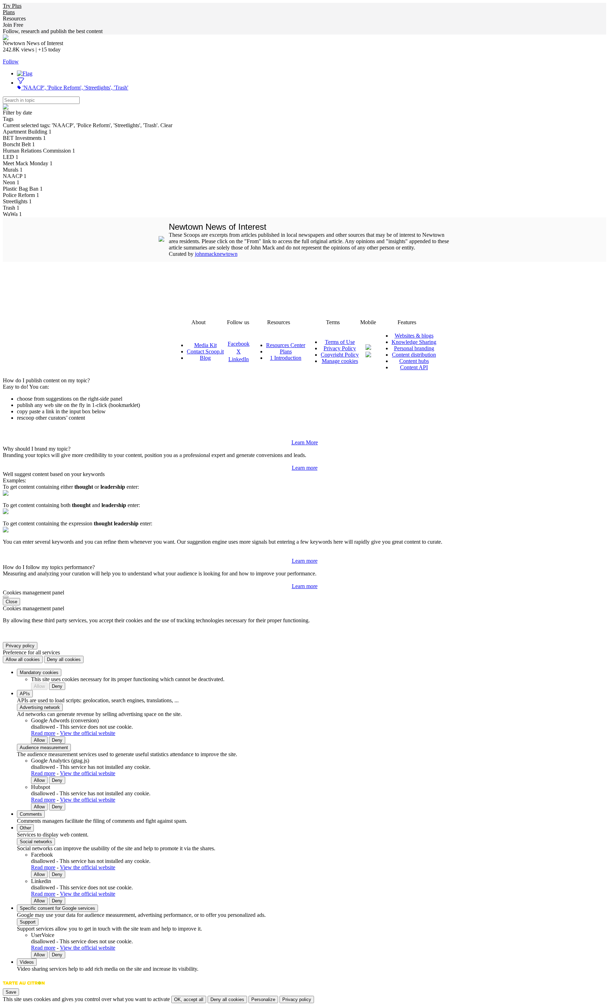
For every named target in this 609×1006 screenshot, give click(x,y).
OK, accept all (188, 999)
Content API (414, 367)
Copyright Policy (340, 355)
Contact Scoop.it (205, 351)
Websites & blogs (414, 336)
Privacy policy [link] (20, 645)
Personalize (263, 999)
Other (25, 828)
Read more (43, 733)
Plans (9, 12)
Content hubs (414, 361)
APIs (25, 693)
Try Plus (12, 6)
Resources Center (285, 345)
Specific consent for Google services (57, 908)
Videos (27, 962)
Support (28, 922)
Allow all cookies (23, 659)
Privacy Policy (340, 348)
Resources (14, 18)
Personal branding (414, 348)
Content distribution (414, 355)
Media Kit (205, 345)
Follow (11, 61)
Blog (205, 358)
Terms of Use (340, 342)
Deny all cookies (64, 659)
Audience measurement (44, 747)
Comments (31, 814)
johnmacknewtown (216, 254)
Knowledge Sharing (414, 342)
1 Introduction (285, 358)
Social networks (36, 841)
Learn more (305, 468)
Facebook (239, 344)
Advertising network (40, 707)
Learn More (304, 442)
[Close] (5, 597)
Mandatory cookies (39, 672)
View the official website (87, 733)
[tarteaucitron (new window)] (24, 986)
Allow (39, 686)
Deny (57, 686)
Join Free (13, 25)
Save (11, 992)
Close (11, 601)
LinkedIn (238, 359)
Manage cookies (340, 361)
